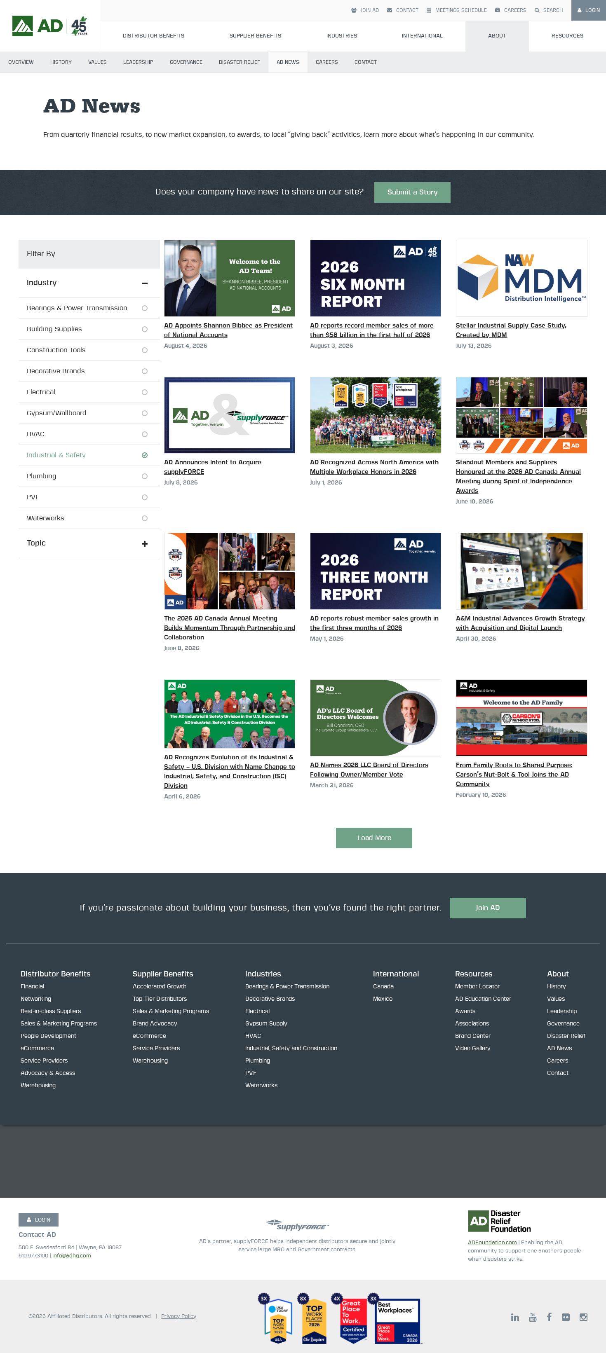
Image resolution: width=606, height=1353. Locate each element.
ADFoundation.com (492, 1242)
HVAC (253, 1036)
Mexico (382, 999)
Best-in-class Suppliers (51, 1011)
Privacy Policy (178, 1316)
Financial (32, 987)
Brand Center (473, 1036)
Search (553, 10)
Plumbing (257, 1061)
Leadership (138, 62)
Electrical (257, 1011)
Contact (407, 10)
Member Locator (477, 987)
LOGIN (42, 1220)
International (422, 36)
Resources (567, 36)
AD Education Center (483, 999)
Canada (383, 987)
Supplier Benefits (255, 36)
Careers (515, 10)
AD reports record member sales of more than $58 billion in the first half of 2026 (372, 330)
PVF (250, 1073)
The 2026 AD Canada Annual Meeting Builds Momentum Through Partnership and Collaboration (229, 628)
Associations (472, 1024)
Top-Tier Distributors (160, 999)
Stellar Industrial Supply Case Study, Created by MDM (511, 330)
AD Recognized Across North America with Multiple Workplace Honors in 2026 (374, 467)
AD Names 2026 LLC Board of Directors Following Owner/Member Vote (369, 770)
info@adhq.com (71, 1256)
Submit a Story (413, 192)
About (497, 36)
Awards (465, 1011)
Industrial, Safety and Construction (291, 1048)
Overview (21, 62)
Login (592, 10)
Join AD (370, 10)
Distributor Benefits (153, 36)
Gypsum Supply (266, 1024)
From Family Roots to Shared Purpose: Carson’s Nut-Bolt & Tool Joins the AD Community (514, 774)
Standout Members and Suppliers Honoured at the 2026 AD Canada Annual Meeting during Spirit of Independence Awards (518, 476)
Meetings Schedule (461, 10)
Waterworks (261, 1085)
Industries (341, 36)
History (61, 62)
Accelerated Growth (160, 987)
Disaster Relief (239, 62)
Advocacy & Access (48, 1073)
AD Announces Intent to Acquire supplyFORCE (212, 467)
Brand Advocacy (155, 1024)
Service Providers (44, 1061)
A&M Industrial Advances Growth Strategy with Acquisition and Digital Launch (520, 623)
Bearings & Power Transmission (287, 987)
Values (97, 62)
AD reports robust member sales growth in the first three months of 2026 (374, 623)
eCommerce (37, 1048)
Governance (186, 62)
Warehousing (38, 1085)
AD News (288, 62)
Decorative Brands (270, 999)
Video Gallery (473, 1048)
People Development (48, 1036)
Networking (36, 999)
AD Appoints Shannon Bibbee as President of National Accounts (228, 330)
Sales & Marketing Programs (59, 1024)
